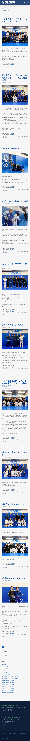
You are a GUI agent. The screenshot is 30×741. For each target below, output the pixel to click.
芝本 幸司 (5, 23)
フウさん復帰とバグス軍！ (13, 325)
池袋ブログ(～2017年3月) (8, 680)
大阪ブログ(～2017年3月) (8, 688)
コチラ (5, 137)
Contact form (5, 724)
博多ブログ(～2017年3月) (8, 690)
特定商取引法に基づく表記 (8, 692)
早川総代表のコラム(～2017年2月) (10, 676)
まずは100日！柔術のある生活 (15, 201)
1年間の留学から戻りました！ (15, 578)
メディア (4, 670)
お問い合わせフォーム (7, 710)
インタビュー (5, 672)
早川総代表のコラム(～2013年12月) (10, 678)
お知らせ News (5, 664)
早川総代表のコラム (6, 674)
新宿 (9, 23)
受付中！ (12, 64)
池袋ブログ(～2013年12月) (8, 682)
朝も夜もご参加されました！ (14, 504)
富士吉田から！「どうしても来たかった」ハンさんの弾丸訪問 (14, 77)
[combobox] (15, 655)
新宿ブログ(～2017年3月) (8, 684)
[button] (28, 2)
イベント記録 (5, 668)
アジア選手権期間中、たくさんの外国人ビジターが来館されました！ (14, 383)
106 (14, 647)
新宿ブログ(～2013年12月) (8, 686)
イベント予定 (5, 666)
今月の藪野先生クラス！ (12, 148)
